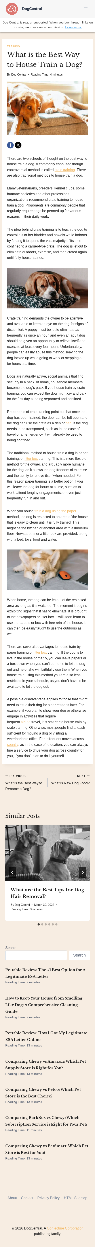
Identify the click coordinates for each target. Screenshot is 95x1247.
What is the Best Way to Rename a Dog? (23, 782)
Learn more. (73, 27)
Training (13, 46)
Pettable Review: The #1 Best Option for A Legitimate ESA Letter (45, 973)
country (12, 744)
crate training (65, 170)
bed (69, 423)
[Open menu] (86, 8)
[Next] (82, 872)
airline (25, 722)
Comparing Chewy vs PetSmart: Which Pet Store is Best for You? (46, 1149)
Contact (27, 1198)
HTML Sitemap (75, 1198)
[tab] (39, 924)
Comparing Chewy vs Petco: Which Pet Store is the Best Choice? (43, 1092)
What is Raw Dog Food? (70, 779)
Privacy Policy (48, 1198)
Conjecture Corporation (65, 1228)
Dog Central (18, 74)
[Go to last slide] (12, 872)
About (12, 1198)
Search (11, 948)
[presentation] (47, 853)
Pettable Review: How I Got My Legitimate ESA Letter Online (46, 1036)
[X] (18, 145)
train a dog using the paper (55, 511)
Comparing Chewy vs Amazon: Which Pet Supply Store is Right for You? (45, 1064)
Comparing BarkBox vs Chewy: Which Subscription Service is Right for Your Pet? (46, 1120)
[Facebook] (10, 145)
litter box (31, 458)
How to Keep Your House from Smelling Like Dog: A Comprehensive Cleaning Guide (43, 1005)
